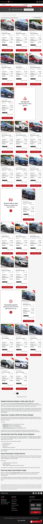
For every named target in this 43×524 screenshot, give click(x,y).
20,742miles (10, 102)
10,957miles (25, 238)
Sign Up (35, 512)
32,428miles (32, 204)
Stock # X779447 (18, 336)
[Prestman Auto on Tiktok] (41, 493)
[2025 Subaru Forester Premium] (21, 262)
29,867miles (25, 35)
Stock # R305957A (19, 32)
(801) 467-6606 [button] (5, 503)
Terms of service (15, 510)
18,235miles (25, 69)
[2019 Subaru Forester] (7, 363)
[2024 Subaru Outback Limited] (7, 25)
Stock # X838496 (4, 167)
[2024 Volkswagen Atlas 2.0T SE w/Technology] (35, 228)
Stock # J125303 (32, 32)
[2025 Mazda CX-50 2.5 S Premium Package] (28, 295)
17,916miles (10, 373)
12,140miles (25, 339)
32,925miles (39, 170)
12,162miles (25, 373)
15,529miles (25, 272)
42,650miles (10, 170)
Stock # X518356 (4, 370)
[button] (37, 2)
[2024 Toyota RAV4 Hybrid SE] (21, 160)
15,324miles (10, 35)
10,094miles (39, 69)
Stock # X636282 (18, 66)
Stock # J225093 (18, 133)
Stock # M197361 (33, 167)
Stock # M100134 (25, 201)
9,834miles (39, 136)
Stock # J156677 (32, 66)
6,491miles (25, 136)
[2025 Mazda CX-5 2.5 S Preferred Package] (21, 59)
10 (25, 393)
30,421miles (39, 339)
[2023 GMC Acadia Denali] (35, 329)
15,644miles (32, 305)
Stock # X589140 (18, 269)
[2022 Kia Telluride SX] (7, 228)
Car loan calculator (15, 505)
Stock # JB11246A (5, 336)
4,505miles (11, 136)
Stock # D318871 (4, 235)
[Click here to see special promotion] (21, 6)
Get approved (14, 503)
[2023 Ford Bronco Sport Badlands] (21, 228)
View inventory (14, 499)
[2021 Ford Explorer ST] (7, 329)
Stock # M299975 (4, 66)
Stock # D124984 (4, 32)
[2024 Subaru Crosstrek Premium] (21, 25)
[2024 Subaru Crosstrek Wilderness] (7, 92)
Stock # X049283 (18, 370)
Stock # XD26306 (18, 235)
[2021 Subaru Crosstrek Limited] (7, 59)
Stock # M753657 (33, 133)
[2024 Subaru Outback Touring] (28, 194)
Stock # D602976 (32, 235)
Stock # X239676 (4, 269)
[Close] (40, 9)
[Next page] (28, 393)
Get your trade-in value (29, 9)
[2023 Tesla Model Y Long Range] (35, 25)
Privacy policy (14, 508)
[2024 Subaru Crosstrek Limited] (35, 126)
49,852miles (10, 69)
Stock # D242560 (32, 336)
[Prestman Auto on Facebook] (33, 493)
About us (13, 506)
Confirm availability (8, 50)
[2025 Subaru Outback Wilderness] (35, 160)
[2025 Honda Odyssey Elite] (21, 363)
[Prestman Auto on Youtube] (35, 493)
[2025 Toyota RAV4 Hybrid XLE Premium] (35, 59)
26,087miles (39, 35)
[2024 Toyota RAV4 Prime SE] (21, 126)
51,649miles (10, 238)
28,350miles (25, 170)
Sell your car (14, 501)
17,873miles (10, 272)
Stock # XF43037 (4, 133)
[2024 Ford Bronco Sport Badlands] (7, 126)
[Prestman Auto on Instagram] (38, 493)
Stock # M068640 (18, 167)
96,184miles (10, 339)
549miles (39, 238)
